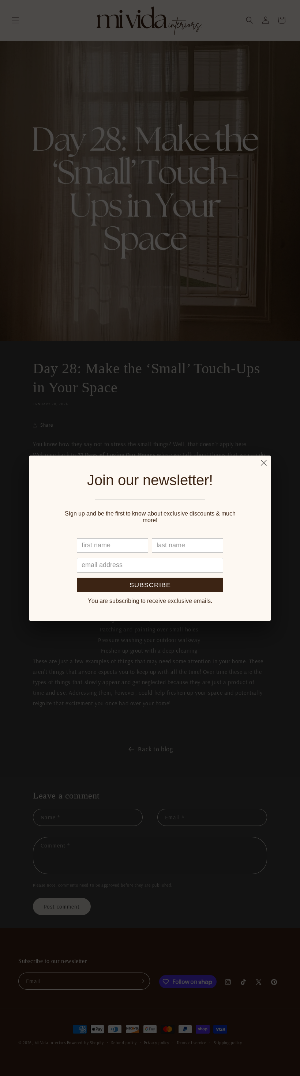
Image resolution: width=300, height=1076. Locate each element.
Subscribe (150, 585)
